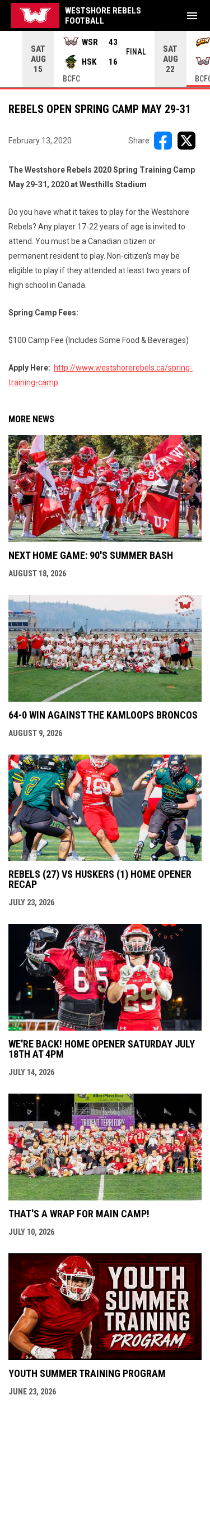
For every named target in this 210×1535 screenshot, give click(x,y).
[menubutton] (192, 15)
